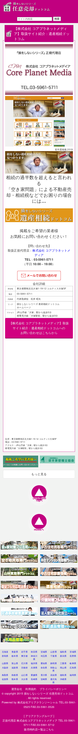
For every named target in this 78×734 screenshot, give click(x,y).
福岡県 (73, 674)
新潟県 (63, 655)
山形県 (53, 651)
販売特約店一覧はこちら (39, 729)
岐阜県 (73, 663)
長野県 (73, 655)
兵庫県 (34, 667)
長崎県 (34, 679)
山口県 (24, 674)
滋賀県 (15, 667)
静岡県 (53, 663)
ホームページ (24, 307)
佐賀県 (5, 679)
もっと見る (39, 474)
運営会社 (16, 689)
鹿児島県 (53, 681)
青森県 (15, 651)
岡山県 (63, 667)
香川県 (44, 674)
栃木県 (15, 655)
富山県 (15, 663)
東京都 (24, 655)
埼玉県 (44, 655)
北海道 (5, 651)
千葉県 (53, 655)
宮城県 (44, 651)
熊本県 (15, 679)
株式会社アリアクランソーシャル (37, 702)
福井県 (34, 663)
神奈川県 (34, 657)
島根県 (15, 674)
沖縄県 (63, 679)
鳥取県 (5, 674)
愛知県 (44, 663)
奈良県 (44, 667)
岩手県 (24, 651)
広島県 (73, 667)
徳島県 (63, 674)
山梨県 (5, 663)
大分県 (24, 679)
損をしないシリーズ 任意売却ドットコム (50, 693)
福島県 (63, 651)
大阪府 (5, 667)
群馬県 (5, 655)
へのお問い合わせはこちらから (39, 328)
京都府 (24, 667)
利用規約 (30, 689)
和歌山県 (53, 669)
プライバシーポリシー (53, 689)
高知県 (53, 674)
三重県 (63, 663)
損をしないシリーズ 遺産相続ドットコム (38, 303)
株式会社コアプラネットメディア (37, 720)
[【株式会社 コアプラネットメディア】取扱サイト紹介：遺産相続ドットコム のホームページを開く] (39, 221)
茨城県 (73, 651)
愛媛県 (34, 674)
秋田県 (34, 651)
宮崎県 (44, 679)
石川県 (24, 663)
